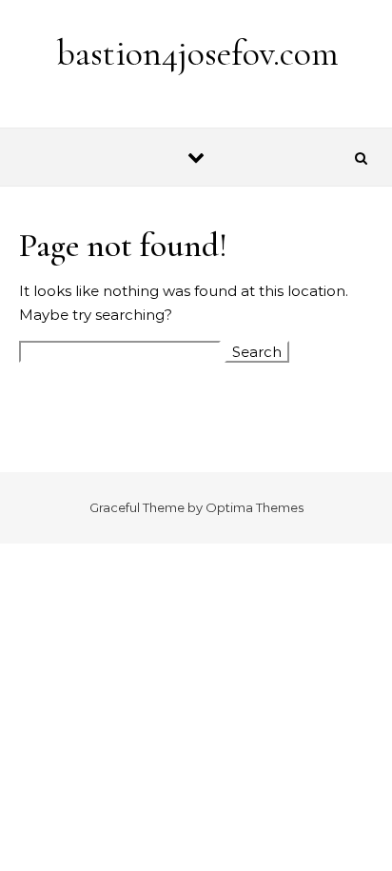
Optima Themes (255, 507)
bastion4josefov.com (197, 53)
